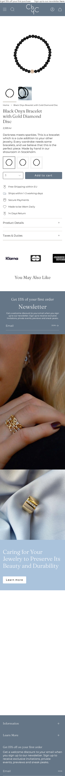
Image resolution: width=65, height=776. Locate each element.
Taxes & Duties (12, 235)
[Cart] (60, 9)
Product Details (13, 222)
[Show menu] (4, 9)
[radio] (9, 162)
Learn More (10, 735)
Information (11, 723)
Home (6, 105)
